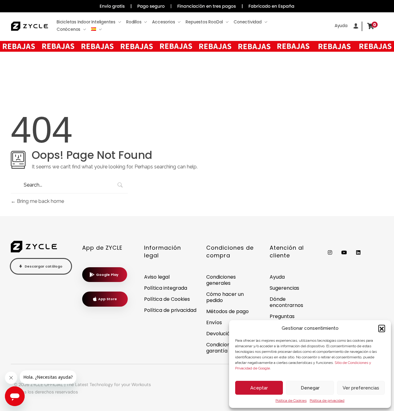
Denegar (310, 388)
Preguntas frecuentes (283, 319)
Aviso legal (157, 276)
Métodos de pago (227, 311)
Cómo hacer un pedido (225, 297)
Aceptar (259, 388)
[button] (382, 328)
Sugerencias (284, 288)
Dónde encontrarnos (286, 302)
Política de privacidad (327, 400)
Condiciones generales (221, 280)
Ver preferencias (361, 388)
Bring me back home (40, 201)
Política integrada (165, 288)
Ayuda (277, 276)
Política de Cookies (291, 400)
